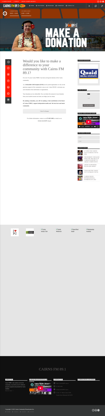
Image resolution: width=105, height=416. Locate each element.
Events (32, 411)
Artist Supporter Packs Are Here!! (90, 165)
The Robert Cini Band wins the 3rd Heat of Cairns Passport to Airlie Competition (91, 159)
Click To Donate (44, 111)
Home (32, 5)
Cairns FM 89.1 (52, 369)
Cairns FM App (7, 1)
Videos (16, 1)
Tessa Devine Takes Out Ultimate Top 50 (91, 171)
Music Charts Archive (29, 1)
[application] (89, 122)
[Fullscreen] (97, 126)
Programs (51, 5)
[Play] (80, 126)
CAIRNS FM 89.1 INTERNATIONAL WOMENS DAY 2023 (90, 178)
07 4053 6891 (59, 386)
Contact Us (71, 5)
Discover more (8, 390)
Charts (24, 411)
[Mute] (95, 126)
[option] (14, 232)
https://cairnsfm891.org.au (62, 383)
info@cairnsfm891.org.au (44, 121)
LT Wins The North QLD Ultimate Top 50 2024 (91, 152)
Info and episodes (89, 105)
